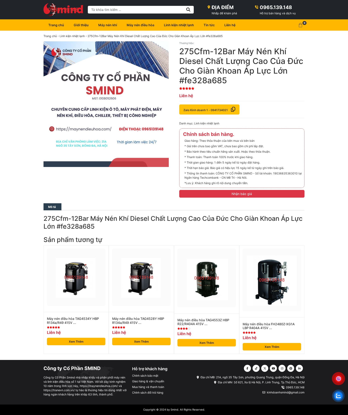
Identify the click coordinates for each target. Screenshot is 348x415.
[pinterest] (290, 368)
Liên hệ (229, 25)
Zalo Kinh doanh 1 (195, 110)
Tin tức (209, 25)
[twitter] (264, 368)
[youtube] (273, 368)
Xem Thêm (76, 341)
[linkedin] (299, 368)
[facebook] (247, 368)
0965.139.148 (276, 7)
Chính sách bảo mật (145, 375)
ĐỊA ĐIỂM (223, 7)
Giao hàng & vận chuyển (148, 381)
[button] (300, 25)
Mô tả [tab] (52, 207)
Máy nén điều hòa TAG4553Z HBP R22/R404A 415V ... (203, 322)
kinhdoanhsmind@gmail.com (285, 392)
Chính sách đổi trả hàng (147, 392)
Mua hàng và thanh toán (148, 387)
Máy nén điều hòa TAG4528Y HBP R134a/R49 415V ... (138, 320)
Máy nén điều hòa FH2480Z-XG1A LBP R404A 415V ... (269, 326)
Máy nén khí (107, 25)
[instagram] (282, 368)
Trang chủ (56, 25)
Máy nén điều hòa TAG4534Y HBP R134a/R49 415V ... (73, 320)
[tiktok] (256, 368)
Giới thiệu (81, 25)
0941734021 (219, 110)
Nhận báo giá (242, 194)
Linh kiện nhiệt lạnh (179, 25)
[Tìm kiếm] (188, 10)
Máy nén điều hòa (140, 25)
